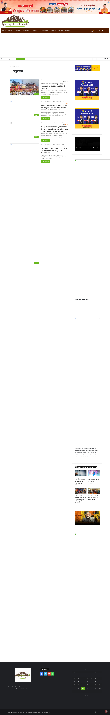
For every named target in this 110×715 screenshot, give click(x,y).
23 (100, 685)
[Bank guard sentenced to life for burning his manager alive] (80, 473)
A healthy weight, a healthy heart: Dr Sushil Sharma (93, 497)
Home (4, 30)
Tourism (67, 30)
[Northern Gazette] (15, 21)
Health (60, 30)
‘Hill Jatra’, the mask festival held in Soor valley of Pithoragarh (42, 59)
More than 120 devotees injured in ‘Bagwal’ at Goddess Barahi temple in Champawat (54, 107)
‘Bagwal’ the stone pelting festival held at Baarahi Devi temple (53, 86)
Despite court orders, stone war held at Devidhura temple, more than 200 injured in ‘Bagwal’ (54, 129)
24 (74, 688)
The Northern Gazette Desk (49, 80)
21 (91, 685)
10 (74, 681)
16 (99, 681)
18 (78, 685)
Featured (17, 30)
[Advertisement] (55, 45)
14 (91, 681)
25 (78, 688)
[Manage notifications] (106, 711)
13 (87, 681)
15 (95, 681)
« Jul (86, 695)
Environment (44, 30)
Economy (53, 30)
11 (78, 681)
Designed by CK (46, 712)
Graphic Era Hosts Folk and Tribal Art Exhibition (93, 479)
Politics (35, 30)
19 (83, 685)
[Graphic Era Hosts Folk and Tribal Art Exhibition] (94, 473)
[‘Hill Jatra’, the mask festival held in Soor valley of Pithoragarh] (80, 491)
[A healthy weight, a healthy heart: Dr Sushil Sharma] (94, 491)
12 (83, 681)
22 (95, 685)
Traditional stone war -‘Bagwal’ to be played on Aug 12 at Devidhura (54, 150)
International (27, 30)
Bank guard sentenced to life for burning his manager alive (80, 480)
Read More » (46, 97)
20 (87, 685)
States (10, 30)
